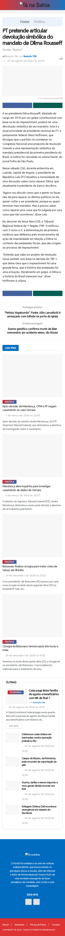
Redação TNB (30, 56)
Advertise (19, 924)
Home (24, 22)
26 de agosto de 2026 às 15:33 (26, 707)
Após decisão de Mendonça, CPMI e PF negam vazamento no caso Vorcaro (29, 408)
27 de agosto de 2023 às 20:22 (26, 60)
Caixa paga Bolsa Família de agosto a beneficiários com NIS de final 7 (44, 694)
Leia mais (14, 726)
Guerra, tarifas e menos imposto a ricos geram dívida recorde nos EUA (40, 785)
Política (39, 22)
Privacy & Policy (38, 924)
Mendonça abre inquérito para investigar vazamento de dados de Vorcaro (26, 488)
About (5, 924)
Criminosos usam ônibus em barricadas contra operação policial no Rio (37, 737)
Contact (56, 924)
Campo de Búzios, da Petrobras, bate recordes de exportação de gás (39, 761)
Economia (15, 692)
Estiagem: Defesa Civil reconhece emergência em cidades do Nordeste (39, 810)
